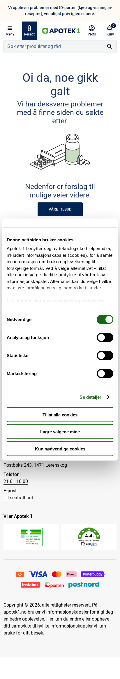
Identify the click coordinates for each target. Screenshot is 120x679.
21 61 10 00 (15, 481)
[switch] (105, 337)
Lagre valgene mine (60, 431)
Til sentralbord (18, 497)
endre (75, 619)
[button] (89, 537)
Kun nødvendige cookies (60, 448)
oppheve (100, 619)
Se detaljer (90, 397)
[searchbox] (53, 46)
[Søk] (109, 46)
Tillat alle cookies (60, 414)
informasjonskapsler (67, 612)
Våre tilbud (60, 209)
